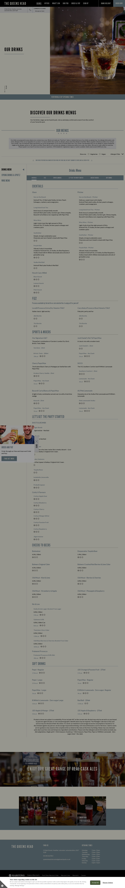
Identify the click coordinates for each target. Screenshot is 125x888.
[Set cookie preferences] (4, 884)
